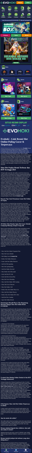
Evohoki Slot (14, 256)
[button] (3, 8)
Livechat (26, 451)
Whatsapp (6, 451)
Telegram (16, 451)
